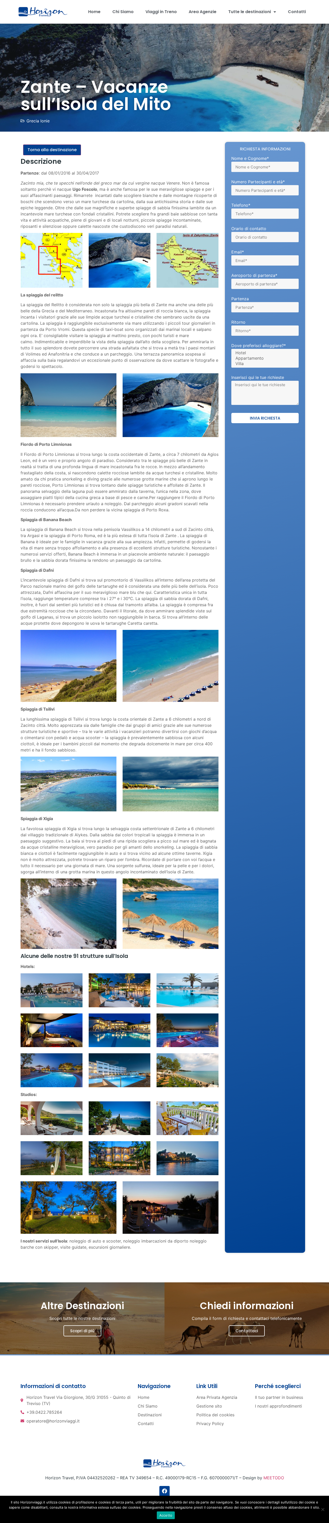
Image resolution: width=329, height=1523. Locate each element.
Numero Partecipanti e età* (258, 182)
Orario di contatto (248, 228)
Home (94, 12)
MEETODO (273, 1477)
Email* (237, 252)
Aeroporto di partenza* (254, 275)
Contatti (297, 12)
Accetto (165, 1515)
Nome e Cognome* (250, 158)
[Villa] (264, 363)
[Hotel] (264, 353)
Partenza (240, 299)
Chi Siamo (123, 12)
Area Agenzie (202, 12)
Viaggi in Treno (161, 12)
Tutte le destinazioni (249, 12)
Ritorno (238, 322)
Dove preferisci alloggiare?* (258, 345)
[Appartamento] (264, 358)
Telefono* (240, 205)
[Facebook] (164, 1491)
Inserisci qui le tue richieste (257, 377)
